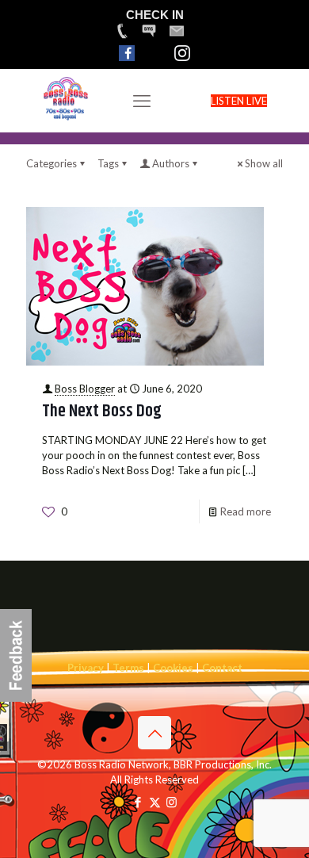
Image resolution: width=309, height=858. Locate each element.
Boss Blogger (85, 388)
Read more (245, 511)
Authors (170, 163)
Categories (51, 163)
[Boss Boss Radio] (66, 118)
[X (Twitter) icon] (155, 802)
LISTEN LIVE (239, 100)
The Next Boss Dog (102, 411)
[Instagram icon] (171, 802)
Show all (264, 163)
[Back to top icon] (154, 732)
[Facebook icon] (138, 802)
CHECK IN (155, 14)
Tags (108, 163)
